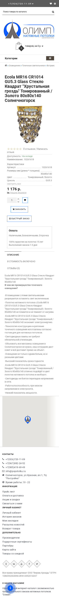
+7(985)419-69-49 (15, 467)
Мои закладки (10, 520)
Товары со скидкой (13, 553)
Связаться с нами (12, 503)
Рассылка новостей (13, 524)
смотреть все (14, 184)
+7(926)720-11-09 (15, 459)
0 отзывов (28, 149)
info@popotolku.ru (16, 471)
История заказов (12, 516)
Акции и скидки (11, 499)
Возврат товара (11, 528)
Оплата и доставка (13, 495)
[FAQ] (55, 3)
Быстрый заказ (20, 219)
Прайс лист (8, 491)
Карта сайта (9, 549)
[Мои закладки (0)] (51, 3)
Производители (11, 537)
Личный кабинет (11, 512)
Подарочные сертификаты (17, 541)
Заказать (20, 209)
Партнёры (8, 545)
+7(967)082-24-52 (15, 463)
